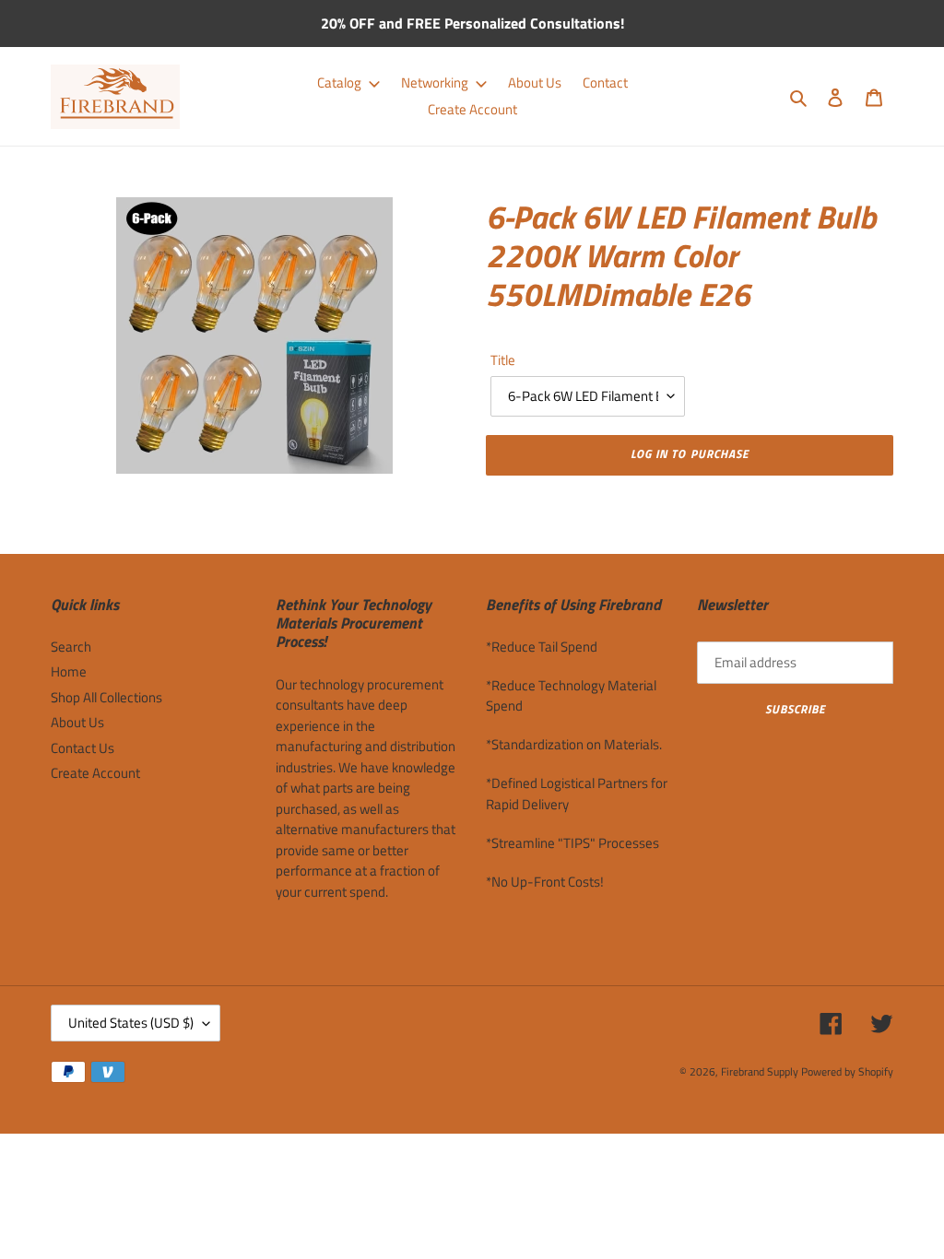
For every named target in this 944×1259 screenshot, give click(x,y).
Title (502, 360)
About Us (77, 722)
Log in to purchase (690, 453)
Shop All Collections (106, 697)
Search (71, 646)
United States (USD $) (131, 1022)
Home (69, 671)
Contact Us (82, 748)
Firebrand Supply (759, 1071)
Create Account (95, 772)
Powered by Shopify (847, 1071)
